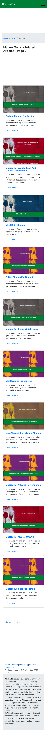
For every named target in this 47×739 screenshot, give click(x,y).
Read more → (12, 130)
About (7, 665)
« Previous (9, 622)
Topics (13, 38)
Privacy (15, 665)
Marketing (23, 665)
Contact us (9, 667)
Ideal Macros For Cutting (19, 381)
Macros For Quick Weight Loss (22, 329)
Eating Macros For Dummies (20, 277)
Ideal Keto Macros (15, 225)
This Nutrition (8, 4)
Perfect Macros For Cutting (20, 116)
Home (5, 38)
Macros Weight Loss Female (20, 588)
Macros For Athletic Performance (23, 485)
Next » (19, 622)
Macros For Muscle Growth (20, 537)
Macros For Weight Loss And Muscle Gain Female (21, 169)
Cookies (32, 665)
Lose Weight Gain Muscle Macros (23, 433)
